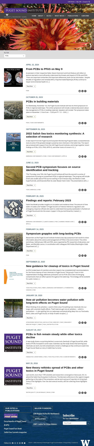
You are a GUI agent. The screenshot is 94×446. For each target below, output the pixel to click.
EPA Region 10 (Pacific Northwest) (46, 413)
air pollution (47, 322)
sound (21, 10)
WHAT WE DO (60, 16)
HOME (34, 16)
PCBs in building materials (42, 101)
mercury (56, 322)
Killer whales (41, 392)
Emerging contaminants (34, 156)
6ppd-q (64, 156)
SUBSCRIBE (85, 16)
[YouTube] (20, 443)
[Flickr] (25, 443)
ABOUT (41, 16)
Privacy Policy (67, 442)
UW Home (71, 2)
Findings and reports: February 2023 (48, 200)
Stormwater (69, 288)
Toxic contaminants (37, 122)
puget (10, 10)
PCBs (27, 90)
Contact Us (75, 442)
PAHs (39, 288)
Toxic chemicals (31, 189)
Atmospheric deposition (34, 322)
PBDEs (44, 288)
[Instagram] (17, 443)
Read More (30, 86)
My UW (79, 2)
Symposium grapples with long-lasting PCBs (53, 233)
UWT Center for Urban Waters (45, 424)
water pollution (52, 324)
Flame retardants (69, 357)
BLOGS (49, 16)
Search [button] (85, 2)
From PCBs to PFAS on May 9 (44, 69)
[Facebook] (13, 443)
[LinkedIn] (22, 443)
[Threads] (15, 443)
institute (35, 10)
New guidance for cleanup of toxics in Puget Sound (57, 266)
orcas (48, 392)
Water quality (31, 392)
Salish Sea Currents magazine (15, 432)
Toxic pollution (31, 288)
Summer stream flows (66, 221)
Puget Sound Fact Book (13, 428)
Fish (61, 357)
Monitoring (39, 357)
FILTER (6, 53)
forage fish (30, 357)
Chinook (28, 290)
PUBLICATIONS (73, 16)
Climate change (49, 221)
